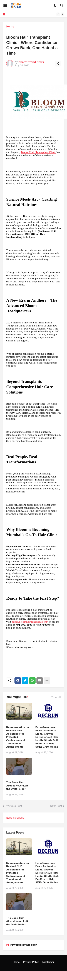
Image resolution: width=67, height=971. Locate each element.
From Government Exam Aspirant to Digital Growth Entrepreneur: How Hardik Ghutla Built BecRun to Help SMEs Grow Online (47, 737)
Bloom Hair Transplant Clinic (38, 152)
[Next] (62, 14)
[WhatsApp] (32, 680)
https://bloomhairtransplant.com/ (30, 621)
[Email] (39, 680)
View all (56, 697)
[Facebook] (17, 680)
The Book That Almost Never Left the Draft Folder (17, 785)
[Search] (62, 5)
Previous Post (13, 806)
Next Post (56, 806)
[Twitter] (25, 680)
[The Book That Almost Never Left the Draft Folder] (19, 766)
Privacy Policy (31, 961)
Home (10, 26)
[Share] (58, 64)
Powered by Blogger (23, 944)
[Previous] (58, 14)
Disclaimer (48, 961)
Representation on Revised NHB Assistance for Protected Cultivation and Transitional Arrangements (17, 737)
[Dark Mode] (55, 5)
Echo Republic (15, 817)
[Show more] (47, 680)
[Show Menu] (5, 5)
